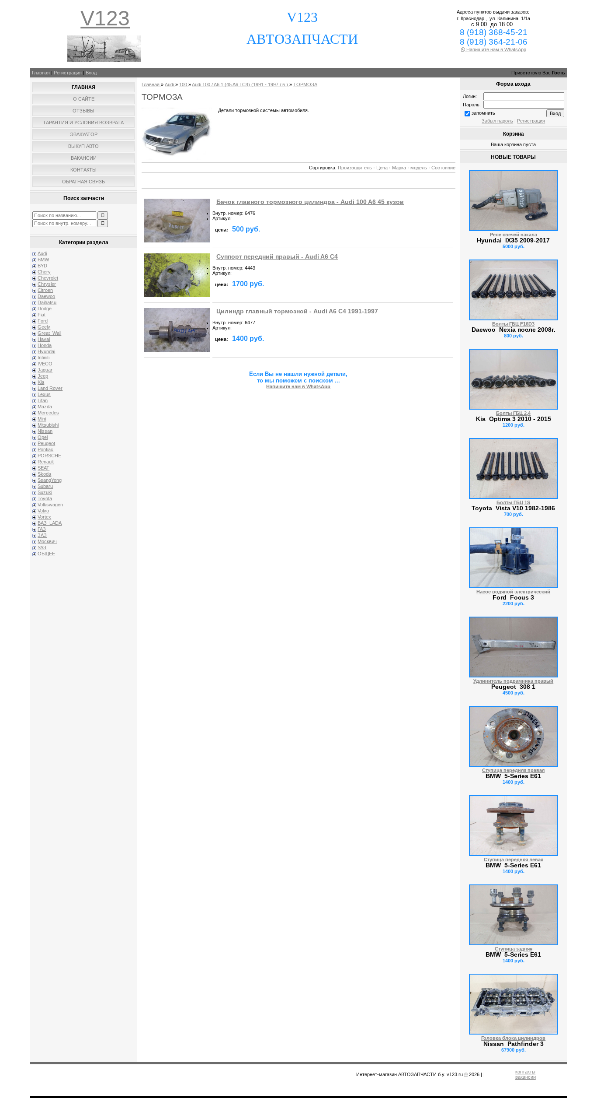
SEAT (43, 467)
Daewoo (46, 296)
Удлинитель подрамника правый (513, 681)
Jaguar (45, 369)
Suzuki (45, 492)
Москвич (47, 541)
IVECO (45, 363)
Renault (46, 461)
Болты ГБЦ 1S (513, 502)
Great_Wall (49, 333)
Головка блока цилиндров (513, 1038)
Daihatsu (47, 302)
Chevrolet (48, 278)
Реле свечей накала (513, 234)
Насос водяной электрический (513, 591)
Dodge (45, 308)
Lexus (44, 394)
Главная (41, 72)
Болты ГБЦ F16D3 (513, 323)
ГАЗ (42, 529)
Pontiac (45, 449)
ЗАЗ (42, 535)
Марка (399, 167)
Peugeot (46, 443)
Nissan (45, 431)
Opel (43, 437)
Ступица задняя (513, 948)
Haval (44, 339)
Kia (41, 382)
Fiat (41, 314)
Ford (43, 320)
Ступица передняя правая (513, 770)
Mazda (45, 406)
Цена (382, 167)
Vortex (44, 516)
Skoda (44, 474)
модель (418, 167)
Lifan (43, 400)
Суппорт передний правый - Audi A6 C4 (277, 256)
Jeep (43, 376)
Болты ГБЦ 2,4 (513, 413)
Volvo (43, 510)
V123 (105, 18)
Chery (44, 271)
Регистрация (68, 72)
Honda (45, 345)
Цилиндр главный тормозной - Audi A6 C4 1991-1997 (297, 311)
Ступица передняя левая (513, 859)
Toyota (45, 498)
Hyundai (46, 351)
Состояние (443, 167)
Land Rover (50, 388)
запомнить (483, 113)
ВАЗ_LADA (50, 523)
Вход (91, 72)
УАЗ (42, 547)
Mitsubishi (48, 425)
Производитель (355, 167)
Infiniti (43, 357)
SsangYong (50, 480)
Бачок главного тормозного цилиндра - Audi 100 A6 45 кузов (310, 202)
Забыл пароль (497, 120)
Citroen (45, 290)
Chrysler (47, 284)
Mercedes (48, 412)
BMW (43, 259)
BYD (42, 265)
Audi (42, 253)
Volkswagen (50, 504)
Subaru (45, 486)
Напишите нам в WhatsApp (495, 49)
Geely (44, 327)
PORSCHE (49, 455)
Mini (42, 418)
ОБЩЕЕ (46, 553)
